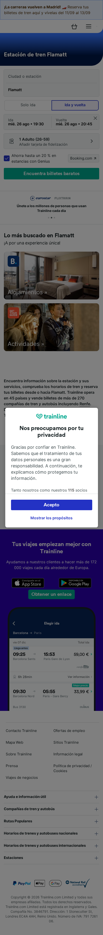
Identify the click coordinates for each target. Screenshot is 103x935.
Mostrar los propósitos (51, 517)
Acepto (51, 505)
